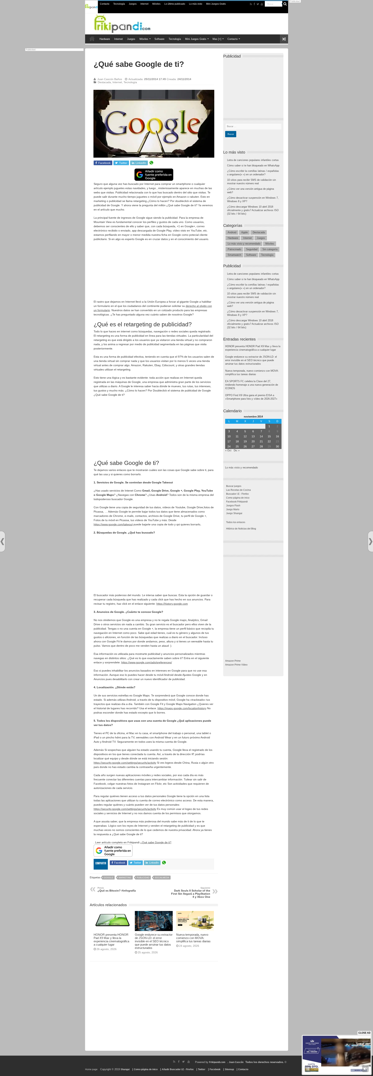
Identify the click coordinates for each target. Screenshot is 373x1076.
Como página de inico (237, 497)
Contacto (104, 4)
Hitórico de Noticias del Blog (241, 528)
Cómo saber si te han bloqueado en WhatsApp (253, 165)
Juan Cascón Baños (109, 79)
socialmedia (162, 877)
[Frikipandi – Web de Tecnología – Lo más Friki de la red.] (130, 23)
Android (232, 232)
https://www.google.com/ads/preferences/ (146, 662)
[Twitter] (258, 4)
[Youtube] (261, 4)
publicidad (143, 877)
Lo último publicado (174, 4)
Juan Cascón (236, 1062)
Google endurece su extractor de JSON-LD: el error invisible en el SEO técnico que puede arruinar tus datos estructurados (154, 941)
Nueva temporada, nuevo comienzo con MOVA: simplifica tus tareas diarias (193, 938)
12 (245, 436)
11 (237, 436)
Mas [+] (217, 39)
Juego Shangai (234, 513)
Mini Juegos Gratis (216, 4)
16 (277, 436)
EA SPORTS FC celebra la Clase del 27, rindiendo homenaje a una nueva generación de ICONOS (251, 385)
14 (261, 436)
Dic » (237, 450)
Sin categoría (269, 249)
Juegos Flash (233, 505)
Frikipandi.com (217, 1062)
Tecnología (119, 4)
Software (159, 39)
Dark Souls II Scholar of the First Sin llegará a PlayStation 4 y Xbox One (190, 892)
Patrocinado (234, 249)
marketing (125, 877)
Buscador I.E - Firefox (237, 494)
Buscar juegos (233, 486)
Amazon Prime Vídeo (236, 664)
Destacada (104, 82)
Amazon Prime (233, 660)
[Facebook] (254, 4)
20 (253, 441)
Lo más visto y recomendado (244, 243)
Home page (91, 1069)
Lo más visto (195, 4)
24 (229, 446)
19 (245, 441)
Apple (244, 232)
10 (229, 436)
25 (237, 446)
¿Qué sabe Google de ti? (155, 842)
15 (269, 436)
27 (253, 446)
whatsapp (151, 163)
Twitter (201, 1069)
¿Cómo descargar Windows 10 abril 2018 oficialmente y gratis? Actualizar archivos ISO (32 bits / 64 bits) (253, 210)
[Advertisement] (154, 272)
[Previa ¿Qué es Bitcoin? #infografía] (2, 541)
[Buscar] (285, 4)
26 (245, 446)
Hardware (104, 39)
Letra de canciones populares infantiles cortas (253, 160)
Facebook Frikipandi (237, 501)
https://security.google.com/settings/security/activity (125, 762)
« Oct (228, 450)
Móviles (156, 4)
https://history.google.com (172, 603)
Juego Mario (232, 509)
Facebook (215, 1069)
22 (269, 441)
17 (229, 441)
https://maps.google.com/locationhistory (182, 708)
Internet (144, 4)
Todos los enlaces (235, 522)
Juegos (133, 4)
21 (261, 441)
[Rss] (250, 4)
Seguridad (251, 249)
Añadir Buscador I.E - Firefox (178, 1069)
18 (237, 441)
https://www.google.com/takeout (113, 524)
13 (253, 436)
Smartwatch (234, 254)
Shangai (125, 1069)
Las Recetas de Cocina (238, 490)
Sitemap (229, 1069)
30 (277, 446)
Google (108, 877)
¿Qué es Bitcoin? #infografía (117, 889)
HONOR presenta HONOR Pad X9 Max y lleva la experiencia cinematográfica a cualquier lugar (111, 939)
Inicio (92, 38)
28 (261, 446)
